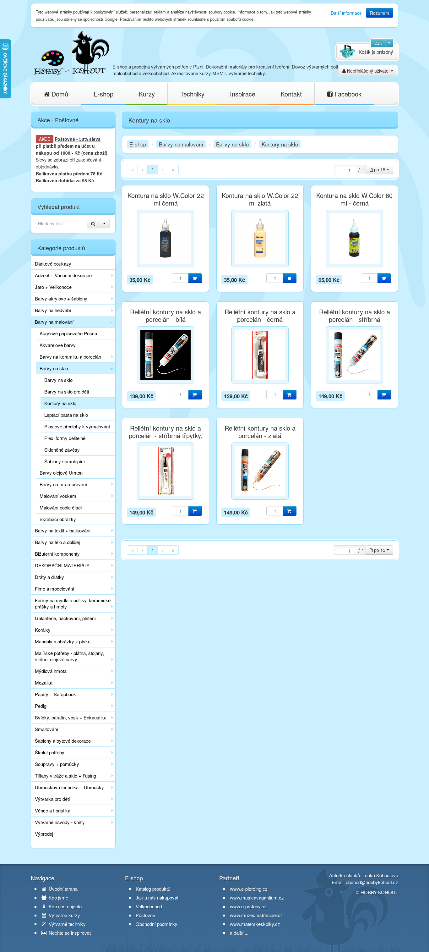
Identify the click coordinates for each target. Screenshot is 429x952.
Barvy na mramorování (63, 484)
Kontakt (291, 93)
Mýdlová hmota (51, 671)
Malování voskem (58, 496)
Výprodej (44, 833)
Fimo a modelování (54, 588)
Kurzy (147, 93)
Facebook (347, 93)
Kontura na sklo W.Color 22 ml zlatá (260, 199)
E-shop (103, 93)
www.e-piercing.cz (249, 888)
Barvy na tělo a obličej (57, 542)
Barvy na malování (54, 321)
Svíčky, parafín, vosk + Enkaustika (70, 717)
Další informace (346, 13)
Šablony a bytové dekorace (63, 740)
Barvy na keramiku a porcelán (70, 356)
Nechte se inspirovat (69, 933)
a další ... (239, 932)
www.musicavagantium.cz (257, 897)
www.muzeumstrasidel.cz (256, 915)
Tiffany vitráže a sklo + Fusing (65, 775)
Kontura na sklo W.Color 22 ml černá (166, 199)
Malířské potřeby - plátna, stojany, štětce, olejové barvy (69, 656)
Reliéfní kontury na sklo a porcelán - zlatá (260, 431)
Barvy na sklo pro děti (66, 391)
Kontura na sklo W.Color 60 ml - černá (354, 199)
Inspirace (242, 93)
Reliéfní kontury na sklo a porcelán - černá (260, 315)
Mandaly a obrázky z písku (62, 641)
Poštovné (65, 139)
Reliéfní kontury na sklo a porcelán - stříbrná (354, 315)
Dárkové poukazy (53, 263)
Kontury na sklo (60, 403)
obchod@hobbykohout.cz (372, 882)
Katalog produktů (153, 889)
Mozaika (43, 682)
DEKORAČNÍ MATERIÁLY (62, 565)
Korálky (43, 629)
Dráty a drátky (49, 577)
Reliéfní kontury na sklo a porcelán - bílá (165, 315)
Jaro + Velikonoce (53, 286)
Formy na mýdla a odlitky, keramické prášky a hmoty (73, 603)
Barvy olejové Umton (61, 472)
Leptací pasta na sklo (66, 414)
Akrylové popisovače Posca (68, 333)
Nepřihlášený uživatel (368, 71)
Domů (59, 93)
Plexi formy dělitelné (64, 438)
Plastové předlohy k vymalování (77, 426)
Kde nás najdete (64, 906)
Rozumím (379, 13)
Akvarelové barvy (58, 345)
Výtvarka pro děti (52, 798)
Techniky (192, 93)
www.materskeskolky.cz (255, 924)
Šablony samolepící (64, 461)
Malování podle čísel (61, 507)
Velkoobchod (149, 906)
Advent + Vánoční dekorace (63, 275)
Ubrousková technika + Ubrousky (69, 787)
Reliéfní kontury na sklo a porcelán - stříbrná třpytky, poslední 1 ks (166, 435)
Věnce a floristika (52, 810)
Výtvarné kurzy (63, 915)
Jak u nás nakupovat (157, 897)
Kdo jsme (57, 897)
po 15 (380, 169)
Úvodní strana (62, 889)
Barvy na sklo (54, 368)
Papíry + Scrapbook (55, 694)
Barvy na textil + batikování (62, 530)
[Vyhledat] (93, 223)
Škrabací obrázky (58, 519)
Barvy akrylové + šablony (61, 298)
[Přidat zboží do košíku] (195, 278)
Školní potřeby (49, 752)
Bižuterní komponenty (57, 553)
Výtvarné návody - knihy (60, 822)
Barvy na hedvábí (53, 310)
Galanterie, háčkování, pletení (65, 618)
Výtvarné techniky (66, 924)
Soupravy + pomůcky (57, 764)
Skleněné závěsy (62, 449)
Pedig (40, 705)
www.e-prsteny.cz (248, 906)
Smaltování (46, 729)
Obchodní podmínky (156, 924)
